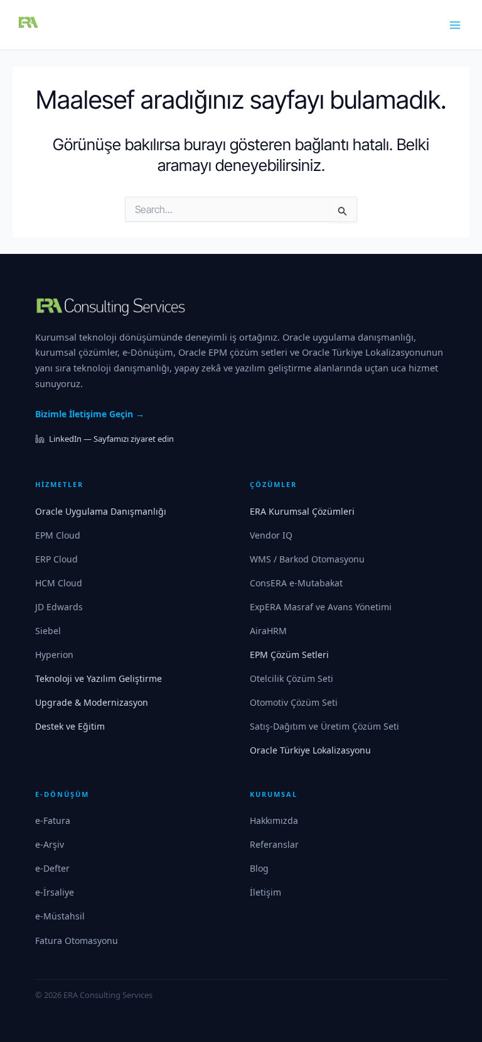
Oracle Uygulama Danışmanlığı (100, 511)
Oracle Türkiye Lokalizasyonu (310, 750)
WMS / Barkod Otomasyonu (307, 559)
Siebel (48, 631)
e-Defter (52, 868)
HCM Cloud (58, 583)
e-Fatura (52, 820)
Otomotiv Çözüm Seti (294, 702)
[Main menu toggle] (455, 25)
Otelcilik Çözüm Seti (291, 678)
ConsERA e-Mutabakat (296, 583)
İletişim (265, 892)
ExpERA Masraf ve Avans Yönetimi (321, 607)
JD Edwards (59, 607)
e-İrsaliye (54, 892)
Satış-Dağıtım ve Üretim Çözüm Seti (324, 726)
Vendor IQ (271, 535)
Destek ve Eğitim (70, 726)
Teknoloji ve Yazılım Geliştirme (98, 678)
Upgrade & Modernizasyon (91, 702)
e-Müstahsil (60, 916)
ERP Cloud (56, 559)
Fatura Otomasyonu (76, 940)
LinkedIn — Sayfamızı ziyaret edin (111, 438)
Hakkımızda (274, 820)
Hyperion (54, 655)
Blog (259, 868)
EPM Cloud (57, 535)
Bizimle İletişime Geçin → (89, 414)
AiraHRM (268, 631)
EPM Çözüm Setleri (289, 655)
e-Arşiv (49, 844)
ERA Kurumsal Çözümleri (302, 511)
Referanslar (274, 844)
